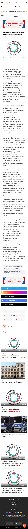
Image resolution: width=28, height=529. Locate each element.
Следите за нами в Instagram (11, 292)
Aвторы (11, 6)
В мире (15, 6)
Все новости (4, 6)
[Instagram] (10, 513)
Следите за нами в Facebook (11, 300)
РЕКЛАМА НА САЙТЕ (14, 499)
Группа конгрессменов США (11, 268)
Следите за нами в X (9, 304)
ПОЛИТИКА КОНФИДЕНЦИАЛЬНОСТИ (14, 507)
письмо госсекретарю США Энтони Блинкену (13, 272)
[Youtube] (15, 513)
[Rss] (21, 513)
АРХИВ (14, 504)
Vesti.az (13, 82)
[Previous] (1, 11)
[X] (12, 513)
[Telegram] (18, 513)
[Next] (26, 11)
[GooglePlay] (9, 523)
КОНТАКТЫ (14, 502)
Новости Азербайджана (8, 11)
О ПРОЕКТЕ (14, 509)
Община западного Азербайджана (13, 266)
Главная (15, 16)
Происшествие (22, 6)
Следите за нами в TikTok (10, 296)
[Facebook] (7, 513)
